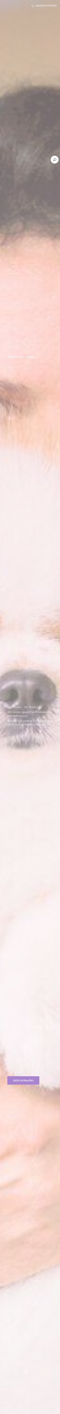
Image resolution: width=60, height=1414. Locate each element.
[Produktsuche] (55, 160)
